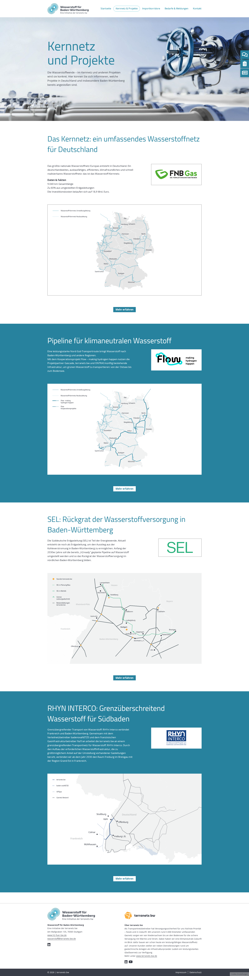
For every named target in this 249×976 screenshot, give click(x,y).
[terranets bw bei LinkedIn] (126, 961)
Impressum (181, 972)
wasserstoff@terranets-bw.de (61, 938)
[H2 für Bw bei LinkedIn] (48, 944)
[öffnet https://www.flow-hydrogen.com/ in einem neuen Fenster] (176, 359)
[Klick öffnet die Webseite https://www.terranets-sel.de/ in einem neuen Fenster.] (180, 548)
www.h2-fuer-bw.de (57, 935)
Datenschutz (195, 972)
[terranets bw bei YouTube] (131, 961)
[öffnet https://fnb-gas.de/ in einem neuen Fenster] (176, 174)
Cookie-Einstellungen (239, 974)
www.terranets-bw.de (146, 956)
